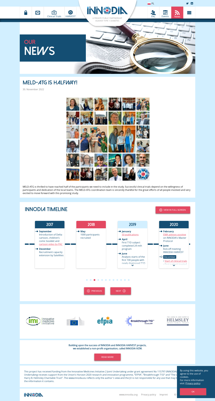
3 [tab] (94, 280)
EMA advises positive (165, 234)
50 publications (120, 234)
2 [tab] (90, 280)
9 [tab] (117, 280)
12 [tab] (129, 280)
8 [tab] (113, 280)
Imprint (164, 394)
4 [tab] (98, 280)
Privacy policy (148, 394)
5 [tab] (102, 280)
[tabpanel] (45, 244)
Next (118, 291)
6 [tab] (105, 280)
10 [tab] (121, 280)
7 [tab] (109, 280)
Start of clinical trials (166, 261)
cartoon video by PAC (41, 244)
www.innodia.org (128, 394)
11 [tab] (125, 280)
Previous (96, 291)
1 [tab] (86, 280)
